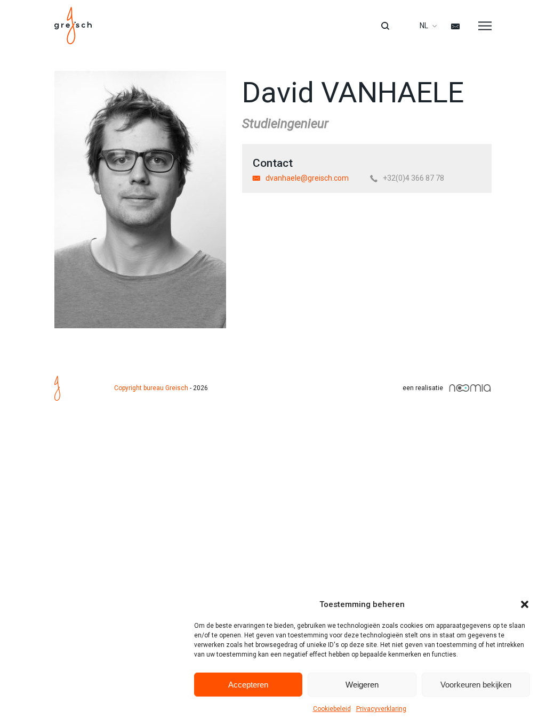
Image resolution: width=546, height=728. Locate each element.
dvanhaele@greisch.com (307, 178)
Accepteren (248, 684)
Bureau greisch (73, 25)
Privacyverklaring (381, 709)
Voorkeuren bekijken (475, 684)
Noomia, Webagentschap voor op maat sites (470, 388)
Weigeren (362, 684)
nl (424, 25)
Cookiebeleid (332, 709)
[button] (524, 604)
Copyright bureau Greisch (151, 388)
